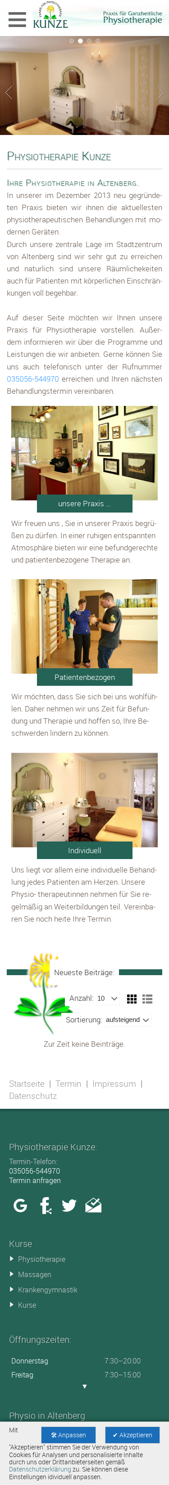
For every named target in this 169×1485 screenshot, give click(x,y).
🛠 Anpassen (68, 1435)
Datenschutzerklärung (40, 1469)
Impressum (114, 1083)
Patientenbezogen (85, 677)
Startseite (27, 1083)
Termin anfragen (35, 1180)
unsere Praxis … (84, 503)
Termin (68, 1083)
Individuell (84, 850)
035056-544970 (33, 379)
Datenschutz (33, 1096)
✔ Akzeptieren (132, 1435)
